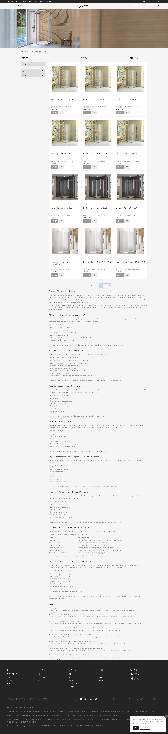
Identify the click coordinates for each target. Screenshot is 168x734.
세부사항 (54, 112)
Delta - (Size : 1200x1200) (95, 208)
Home (23, 51)
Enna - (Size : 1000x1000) (62, 99)
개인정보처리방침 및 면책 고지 (16, 699)
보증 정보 (41, 680)
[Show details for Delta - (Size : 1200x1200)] (97, 187)
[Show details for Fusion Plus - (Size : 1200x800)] (97, 241)
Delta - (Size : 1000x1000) (62, 208)
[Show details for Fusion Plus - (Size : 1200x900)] (130, 241)
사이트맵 (38, 699)
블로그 (71, 680)
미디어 (9, 677)
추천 (8, 683)
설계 (70, 677)
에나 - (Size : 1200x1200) (127, 99)
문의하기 (71, 687)
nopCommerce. (156, 699)
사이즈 (26, 75)
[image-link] (135, 674)
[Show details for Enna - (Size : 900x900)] (130, 132)
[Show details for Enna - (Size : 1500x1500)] (97, 132)
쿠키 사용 (31, 699)
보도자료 (10, 680)
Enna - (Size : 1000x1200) (95, 99)
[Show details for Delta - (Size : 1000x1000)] (65, 187)
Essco (101, 680)
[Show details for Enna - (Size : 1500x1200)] (65, 132)
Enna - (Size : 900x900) (127, 154)
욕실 (8, 6)
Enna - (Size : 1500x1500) (95, 154)
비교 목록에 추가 (61, 112)
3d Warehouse (96, 699)
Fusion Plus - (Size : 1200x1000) (60, 263)
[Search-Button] (158, 6)
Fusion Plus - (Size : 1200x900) (130, 262)
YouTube (81, 699)
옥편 (39, 674)
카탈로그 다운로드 (74, 683)
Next (109, 285)
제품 (70, 674)
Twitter (86, 699)
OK (136, 727)
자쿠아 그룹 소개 (12, 674)
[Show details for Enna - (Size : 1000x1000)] (65, 78)
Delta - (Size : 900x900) (127, 208)
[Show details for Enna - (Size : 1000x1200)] (97, 78)
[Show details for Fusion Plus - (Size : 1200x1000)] (65, 241)
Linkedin (91, 699)
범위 (25, 71)
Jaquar (101, 677)
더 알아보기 (146, 727)
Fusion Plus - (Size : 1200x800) (97, 262)
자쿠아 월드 (41, 677)
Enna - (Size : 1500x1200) (62, 154)
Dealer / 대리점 (13, 1)
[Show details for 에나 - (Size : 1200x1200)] (130, 78)
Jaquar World (17, 6)
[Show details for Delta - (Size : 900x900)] (130, 187)
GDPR (45, 699)
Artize (101, 674)
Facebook (76, 699)
